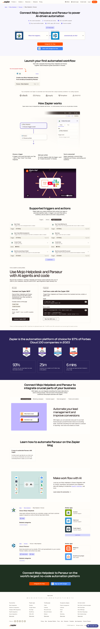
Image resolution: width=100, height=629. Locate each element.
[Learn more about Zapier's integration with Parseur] (13, 545)
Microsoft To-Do (47, 609)
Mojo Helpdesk (13, 7)
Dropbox (31, 605)
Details (37, 73)
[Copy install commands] (86, 302)
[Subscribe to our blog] (25, 621)
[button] (50, 48)
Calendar (62, 607)
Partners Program (87, 621)
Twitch (45, 605)
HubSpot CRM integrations (15, 609)
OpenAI (73, 486)
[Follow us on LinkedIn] (17, 621)
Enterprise (66, 621)
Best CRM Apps (81, 609)
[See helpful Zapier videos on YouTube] (22, 621)
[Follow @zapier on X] (20, 621)
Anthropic (79, 486)
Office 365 (31, 614)
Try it (35, 84)
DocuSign (31, 609)
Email (61, 609)
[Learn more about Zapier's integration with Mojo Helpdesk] (13, 510)
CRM (61, 611)
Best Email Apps (81, 607)
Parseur (21, 7)
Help (23, 518)
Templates (71, 621)
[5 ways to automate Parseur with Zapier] (22, 454)
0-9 (27, 598)
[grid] (26, 124)
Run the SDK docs (50, 319)
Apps (6, 7)
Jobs (62, 621)
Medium (45, 614)
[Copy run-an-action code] (86, 310)
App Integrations (78, 621)
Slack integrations (13, 605)
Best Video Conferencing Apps (84, 605)
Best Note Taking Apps (82, 611)
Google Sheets (32, 607)
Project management (64, 605)
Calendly (46, 607)
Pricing (42, 621)
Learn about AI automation (61, 492)
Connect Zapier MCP (20, 319)
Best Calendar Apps (82, 614)
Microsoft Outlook (48, 611)
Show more (11, 616)
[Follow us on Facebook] (15, 621)
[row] (26, 124)
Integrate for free (50, 44)
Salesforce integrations (14, 607)
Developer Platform (52, 621)
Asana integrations (13, 614)
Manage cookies (79, 625)
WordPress (31, 611)
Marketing (62, 614)
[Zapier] (6, 2)
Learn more (24, 554)
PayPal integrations (13, 611)
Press (58, 621)
